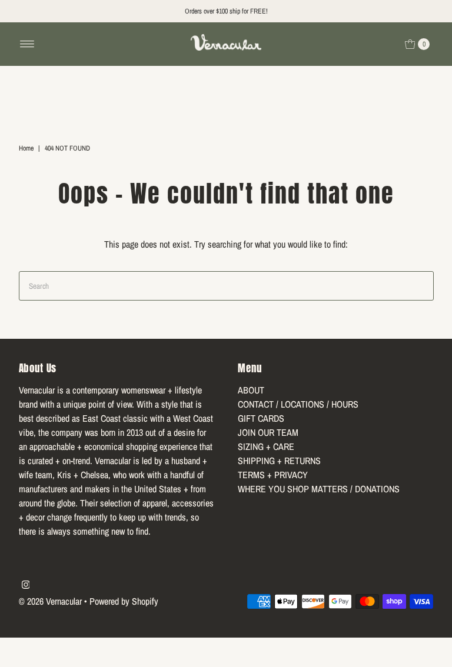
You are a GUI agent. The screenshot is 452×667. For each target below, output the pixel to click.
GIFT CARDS (261, 418)
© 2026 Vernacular (50, 601)
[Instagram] (26, 585)
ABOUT (251, 389)
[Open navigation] (27, 44)
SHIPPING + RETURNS (279, 460)
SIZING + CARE (266, 446)
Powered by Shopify (123, 601)
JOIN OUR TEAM (268, 432)
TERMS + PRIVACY (273, 474)
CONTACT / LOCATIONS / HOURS (298, 404)
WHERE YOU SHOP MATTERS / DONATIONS (319, 488)
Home (26, 148)
